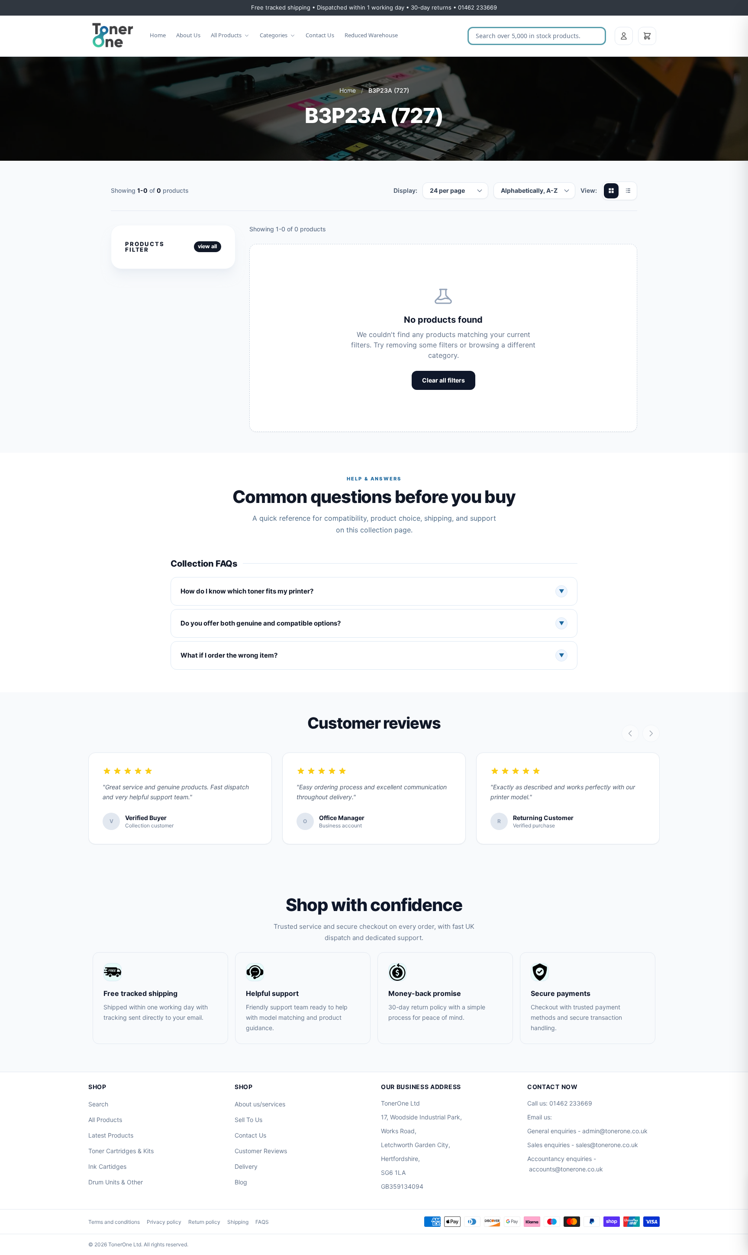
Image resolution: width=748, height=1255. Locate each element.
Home (158, 35)
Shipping (237, 1222)
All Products (226, 35)
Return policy (204, 1222)
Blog (241, 1182)
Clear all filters (443, 380)
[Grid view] (611, 190)
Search (98, 1104)
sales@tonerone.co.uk (607, 1144)
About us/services (260, 1104)
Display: (405, 190)
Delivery (246, 1166)
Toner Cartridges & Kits (121, 1150)
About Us (188, 35)
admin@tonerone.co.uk (615, 1131)
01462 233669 (570, 1103)
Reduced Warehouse (371, 35)
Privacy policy (164, 1222)
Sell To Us (248, 1119)
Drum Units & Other (115, 1182)
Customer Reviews (261, 1150)
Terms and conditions (114, 1222)
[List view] (627, 190)
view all (207, 246)
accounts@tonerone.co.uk (566, 1169)
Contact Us (320, 35)
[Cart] (647, 36)
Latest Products (110, 1135)
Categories (273, 35)
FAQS (262, 1222)
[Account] (624, 36)
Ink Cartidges (107, 1166)
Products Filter (144, 246)
